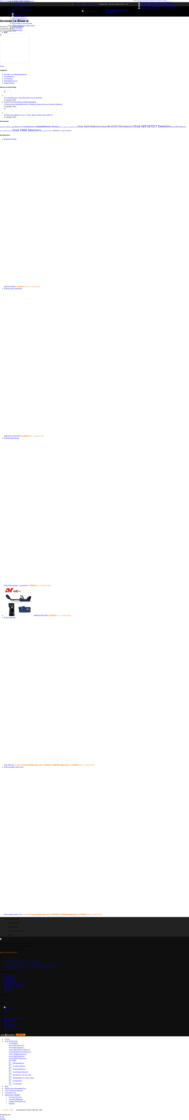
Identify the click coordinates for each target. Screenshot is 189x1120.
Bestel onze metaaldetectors (14, 1018)
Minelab (55, 126)
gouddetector (17, 127)
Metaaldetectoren (10, 81)
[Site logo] (90, 11)
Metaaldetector (19, 14)
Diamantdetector (20, 19)
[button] (96, 919)
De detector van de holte (23, 23)
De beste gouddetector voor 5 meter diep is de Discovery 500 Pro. (28, 115)
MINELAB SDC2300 (41, 615)
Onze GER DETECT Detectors (22, 3)
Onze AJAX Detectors (89, 126)
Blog (5, 1022)
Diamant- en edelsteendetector (15, 74)
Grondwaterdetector (21, 21)
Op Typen (11, 12)
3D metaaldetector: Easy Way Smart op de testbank (23, 98)
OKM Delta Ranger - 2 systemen (16, 585)
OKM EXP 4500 (9, 286)
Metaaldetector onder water (24, 26)
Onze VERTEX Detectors (20, 10)
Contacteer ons (9, 1029)
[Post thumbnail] (7, 96)
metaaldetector (43, 126)
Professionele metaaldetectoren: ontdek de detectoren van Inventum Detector (33, 104)
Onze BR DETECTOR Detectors (23, 1)
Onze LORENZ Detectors (21, 6)
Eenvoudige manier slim (13, 914)
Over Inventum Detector (13, 1027)
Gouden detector (20, 17)
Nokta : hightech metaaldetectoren (68, 127)
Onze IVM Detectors (178, 127)
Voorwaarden (9, 1024)
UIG (61, 130)
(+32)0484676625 (90, 4)
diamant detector (5, 127)
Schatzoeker (18, 28)
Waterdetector (9, 83)
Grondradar (18, 30)
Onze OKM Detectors (20, 8)
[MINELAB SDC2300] (19, 615)
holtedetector (29, 126)
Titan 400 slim (9, 765)
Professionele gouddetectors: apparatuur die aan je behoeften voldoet (30, 968)
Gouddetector (9, 77)
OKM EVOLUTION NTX (12, 436)
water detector (67, 131)
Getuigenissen (9, 1020)
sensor (56, 130)
